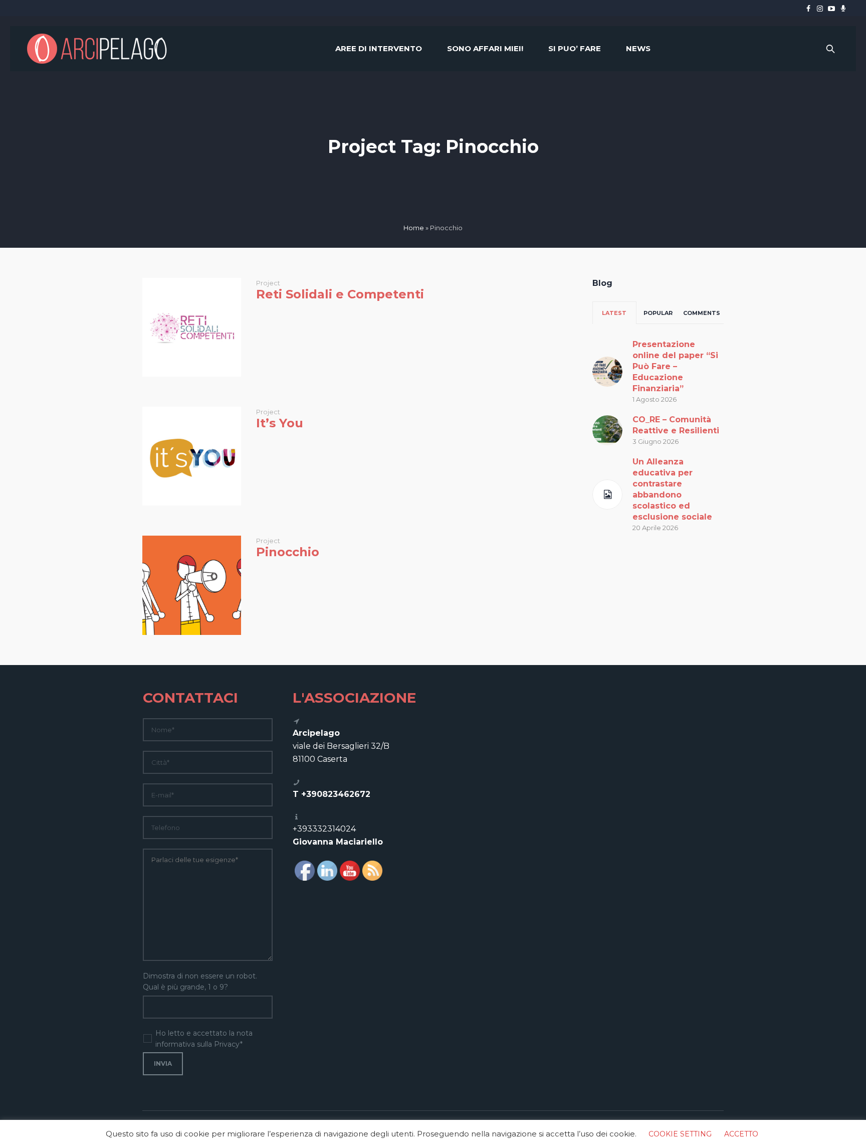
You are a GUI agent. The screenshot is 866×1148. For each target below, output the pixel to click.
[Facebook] (808, 9)
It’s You (279, 423)
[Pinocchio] (191, 585)
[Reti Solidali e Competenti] (191, 327)
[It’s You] (191, 456)
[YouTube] (831, 9)
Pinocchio (287, 552)
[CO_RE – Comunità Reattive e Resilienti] (607, 429)
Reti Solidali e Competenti (340, 294)
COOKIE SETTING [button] (680, 1133)
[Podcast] (843, 9)
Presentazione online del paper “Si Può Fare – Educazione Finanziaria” (675, 366)
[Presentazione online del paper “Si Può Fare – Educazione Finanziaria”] (607, 370)
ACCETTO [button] (741, 1133)
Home (413, 228)
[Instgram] (820, 9)
